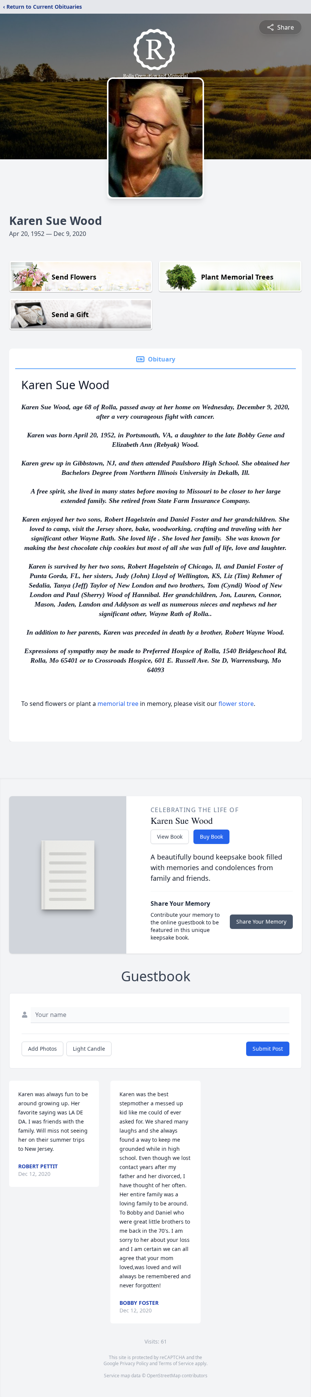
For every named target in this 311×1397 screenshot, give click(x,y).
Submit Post (268, 1048)
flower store (236, 703)
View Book (169, 836)
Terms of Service (176, 1363)
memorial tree (117, 703)
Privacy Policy (134, 1363)
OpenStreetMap (164, 1375)
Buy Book (211, 836)
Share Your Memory (261, 921)
